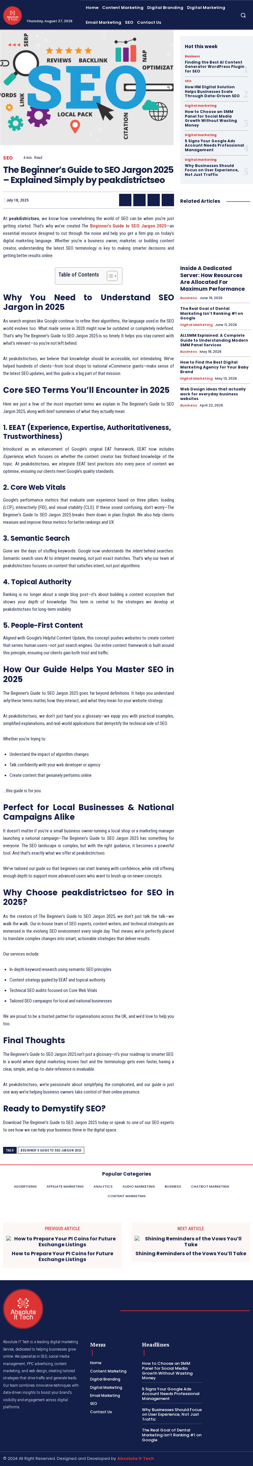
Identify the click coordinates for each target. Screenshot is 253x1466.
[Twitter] (139, 200)
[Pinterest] (153, 200)
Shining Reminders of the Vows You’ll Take (190, 1253)
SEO (8, 158)
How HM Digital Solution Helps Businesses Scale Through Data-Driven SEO (212, 91)
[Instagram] (238, 1459)
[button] (243, 15)
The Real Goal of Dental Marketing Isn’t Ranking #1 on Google (211, 313)
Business (192, 56)
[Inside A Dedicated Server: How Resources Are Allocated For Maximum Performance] (215, 235)
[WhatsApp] (168, 200)
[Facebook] (125, 200)
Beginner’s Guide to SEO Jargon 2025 (51, 1150)
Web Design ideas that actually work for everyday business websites (213, 393)
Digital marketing (201, 105)
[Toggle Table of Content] (109, 276)
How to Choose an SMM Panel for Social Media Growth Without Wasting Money (211, 118)
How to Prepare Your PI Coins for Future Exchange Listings (62, 1256)
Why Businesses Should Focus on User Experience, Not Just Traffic (211, 170)
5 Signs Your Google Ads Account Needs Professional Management (214, 145)
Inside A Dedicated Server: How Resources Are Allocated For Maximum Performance (212, 278)
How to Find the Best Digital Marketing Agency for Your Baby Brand (214, 367)
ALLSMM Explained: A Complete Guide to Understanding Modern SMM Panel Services (214, 340)
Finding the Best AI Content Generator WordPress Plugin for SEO (214, 67)
